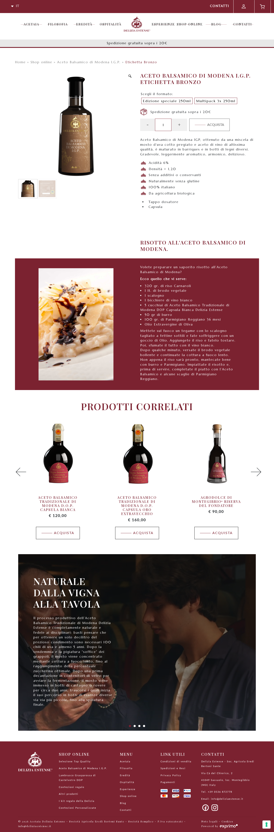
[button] (21, 472)
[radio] (167, 101)
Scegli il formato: (157, 94)
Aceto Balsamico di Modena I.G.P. (89, 62)
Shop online (41, 62)
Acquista (215, 125)
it (16, 6)
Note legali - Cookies (217, 821)
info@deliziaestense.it (227, 799)
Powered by (210, 826)
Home (20, 62)
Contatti (219, 6)
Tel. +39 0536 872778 (216, 792)
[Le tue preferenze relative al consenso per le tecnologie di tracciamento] (266, 824)
